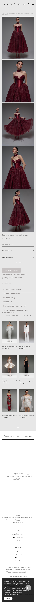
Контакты (18, 547)
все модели (12, 13)
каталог (4, 13)
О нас (18, 544)
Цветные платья (18, 537)
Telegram (18, 558)
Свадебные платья (18, 534)
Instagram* (18, 555)
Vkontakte (18, 561)
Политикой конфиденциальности (13, 593)
